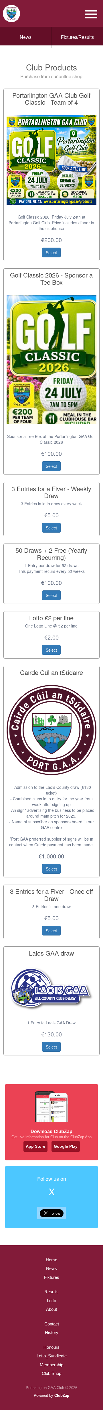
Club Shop (51, 1373)
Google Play (66, 1146)
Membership (51, 1364)
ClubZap (61, 1395)
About (51, 1309)
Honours (51, 1347)
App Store (35, 1146)
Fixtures (51, 1277)
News (25, 37)
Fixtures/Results (77, 37)
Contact (51, 1323)
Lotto (51, 1300)
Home (51, 1259)
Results (51, 1291)
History (51, 1332)
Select (51, 252)
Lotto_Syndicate (52, 1355)
